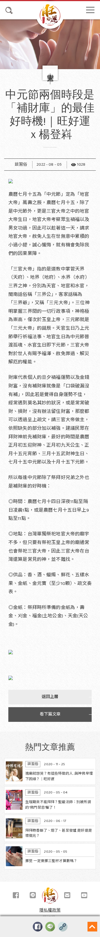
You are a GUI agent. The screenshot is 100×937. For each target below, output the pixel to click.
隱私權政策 (50, 910)
